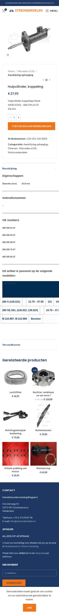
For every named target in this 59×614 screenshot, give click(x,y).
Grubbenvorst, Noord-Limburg (21, 546)
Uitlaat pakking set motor (15, 470)
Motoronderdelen (17, 152)
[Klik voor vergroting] (8, 55)
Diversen (12, 148)
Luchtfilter (16, 392)
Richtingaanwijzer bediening (15, 432)
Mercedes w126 (26, 71)
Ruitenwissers (43, 430)
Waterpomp (43, 468)
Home (11, 71)
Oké (29, 607)
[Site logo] (25, 10)
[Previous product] (43, 80)
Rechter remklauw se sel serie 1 (43, 394)
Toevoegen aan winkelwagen (31, 126)
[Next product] (49, 80)
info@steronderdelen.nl (23, 521)
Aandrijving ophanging (20, 74)
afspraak (40, 552)
